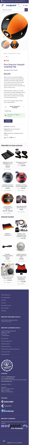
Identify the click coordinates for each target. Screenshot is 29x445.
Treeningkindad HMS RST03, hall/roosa (21, 207)
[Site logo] (11, 5)
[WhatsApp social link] (15, 138)
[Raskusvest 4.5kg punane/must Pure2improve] (21, 269)
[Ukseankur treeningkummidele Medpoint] (7, 246)
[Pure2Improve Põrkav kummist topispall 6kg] (7, 177)
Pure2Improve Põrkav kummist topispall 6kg (7, 185)
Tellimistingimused (5, 294)
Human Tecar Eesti (5, 351)
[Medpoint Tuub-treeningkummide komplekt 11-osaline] (21, 226)
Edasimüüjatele (5, 308)
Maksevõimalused (5, 343)
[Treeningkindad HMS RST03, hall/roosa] (21, 198)
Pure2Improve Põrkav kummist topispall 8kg (21, 185)
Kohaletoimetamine (6, 346)
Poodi (19, 6)
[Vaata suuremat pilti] (4, 37)
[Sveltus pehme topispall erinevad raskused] (7, 198)
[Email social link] (11, 138)
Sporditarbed (12, 53)
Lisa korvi (8, 121)
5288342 (9, 384)
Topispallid (17, 129)
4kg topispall (10, 133)
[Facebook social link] (7, 138)
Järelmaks (3, 300)
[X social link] (9, 138)
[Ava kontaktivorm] (4, 441)
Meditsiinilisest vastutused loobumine (10, 349)
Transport (3, 302)
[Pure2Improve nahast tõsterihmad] (21, 154)
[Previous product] (5, 57)
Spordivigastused (5, 354)
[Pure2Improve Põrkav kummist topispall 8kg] (21, 177)
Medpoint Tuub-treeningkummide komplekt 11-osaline (21, 235)
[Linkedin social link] (13, 138)
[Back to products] (7, 57)
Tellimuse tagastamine (6, 341)
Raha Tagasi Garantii (6, 305)
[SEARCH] (26, 9)
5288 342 (3, 2)
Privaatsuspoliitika (5, 297)
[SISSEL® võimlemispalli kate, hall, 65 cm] (7, 269)
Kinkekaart (3, 310)
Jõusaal (18, 53)
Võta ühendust (4, 338)
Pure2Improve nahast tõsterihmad (21, 163)
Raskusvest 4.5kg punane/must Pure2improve (21, 278)
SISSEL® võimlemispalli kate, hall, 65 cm (7, 277)
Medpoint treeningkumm (7, 234)
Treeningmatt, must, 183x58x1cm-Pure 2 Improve (7, 164)
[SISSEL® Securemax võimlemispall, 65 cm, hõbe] (21, 246)
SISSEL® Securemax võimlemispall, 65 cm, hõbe (21, 256)
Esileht (5, 53)
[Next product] (8, 57)
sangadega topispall (18, 133)
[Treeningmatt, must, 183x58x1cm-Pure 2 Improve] (7, 154)
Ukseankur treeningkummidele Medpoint (8, 256)
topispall (6, 135)
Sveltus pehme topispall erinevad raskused (7, 208)
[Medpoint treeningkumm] (7, 226)
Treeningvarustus (8, 130)
